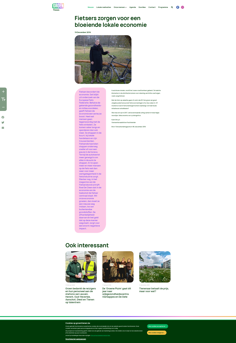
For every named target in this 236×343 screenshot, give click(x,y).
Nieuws (91, 7)
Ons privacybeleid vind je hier (100, 335)
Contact (152, 7)
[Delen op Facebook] (3, 117)
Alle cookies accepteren (156, 326)
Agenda (132, 7)
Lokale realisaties (103, 7)
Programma (163, 7)
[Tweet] (3, 122)
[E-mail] (3, 128)
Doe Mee (142, 7)
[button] (172, 7)
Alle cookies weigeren (156, 333)
